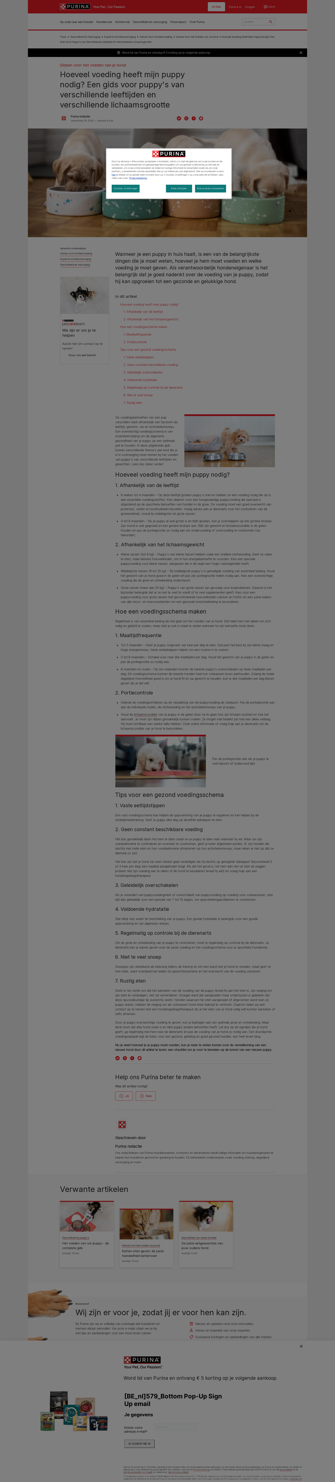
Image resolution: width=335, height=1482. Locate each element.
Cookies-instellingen (126, 188)
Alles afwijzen (179, 188)
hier (114, 174)
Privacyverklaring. (138, 178)
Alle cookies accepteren (210, 188)
